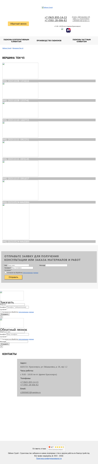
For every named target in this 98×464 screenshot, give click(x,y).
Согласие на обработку (22, 273)
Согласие (8, 270)
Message (42, 265)
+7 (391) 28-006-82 (56, 20)
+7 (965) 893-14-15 (56, 17)
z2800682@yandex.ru (81, 21)
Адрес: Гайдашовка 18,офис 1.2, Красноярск (81, 18)
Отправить (13, 277)
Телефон (7, 268)
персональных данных (30, 273)
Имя (5, 265)
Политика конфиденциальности (49, 458)
